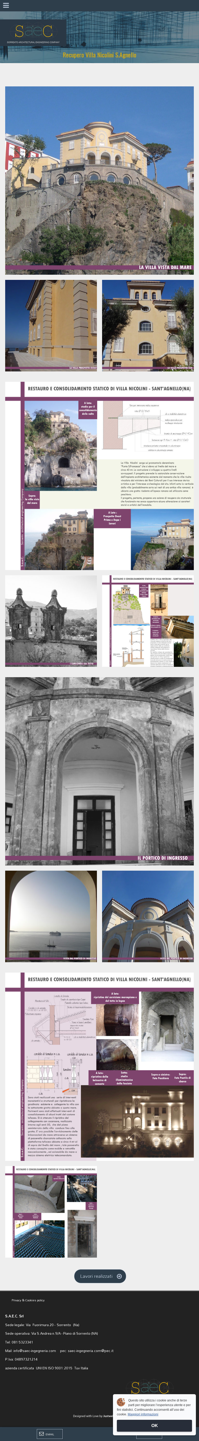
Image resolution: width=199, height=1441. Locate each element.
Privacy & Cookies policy (28, 1300)
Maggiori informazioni (143, 1414)
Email (49, 1434)
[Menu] (5, 5)
